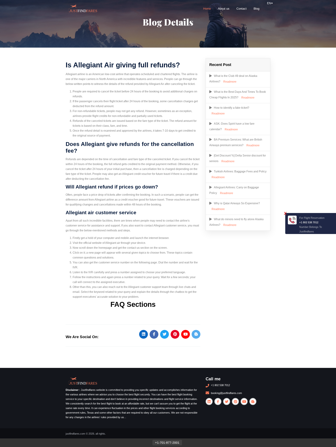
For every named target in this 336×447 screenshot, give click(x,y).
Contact (241, 8)
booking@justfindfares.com (226, 393)
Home (207, 8)
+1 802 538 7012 (220, 385)
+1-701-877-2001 (167, 442)
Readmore (229, 81)
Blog (256, 8)
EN (269, 3)
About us (223, 8)
